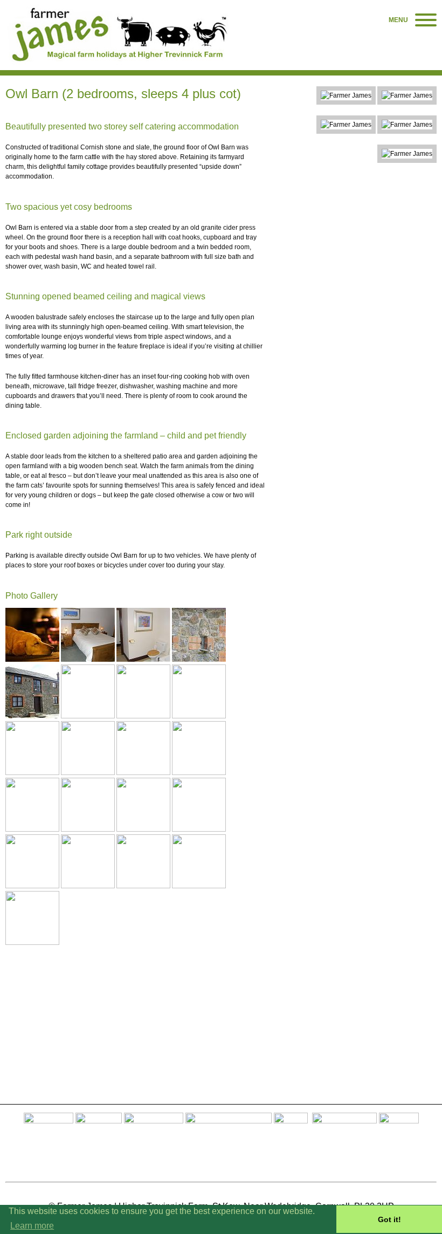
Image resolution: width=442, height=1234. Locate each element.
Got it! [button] (389, 1219)
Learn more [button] (32, 1225)
